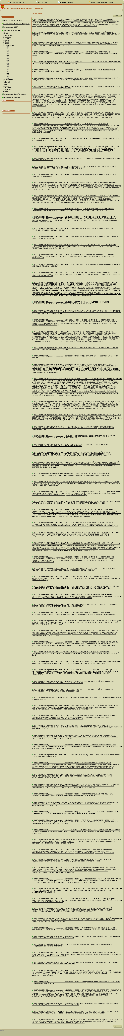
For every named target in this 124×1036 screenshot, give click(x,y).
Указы (5, 84)
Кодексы (6, 33)
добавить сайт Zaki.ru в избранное (101, 2)
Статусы (6, 86)
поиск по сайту (42, 2)
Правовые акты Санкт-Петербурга (14, 94)
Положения (7, 89)
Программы (7, 87)
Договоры (6, 40)
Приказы (6, 42)
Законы (6, 32)
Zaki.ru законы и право (16, 2)
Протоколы (7, 37)
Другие (5, 91)
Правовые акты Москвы (24, 8)
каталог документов (66, 2)
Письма (6, 43)
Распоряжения (8, 79)
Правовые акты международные (14, 20)
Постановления (38, 8)
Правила (6, 38)
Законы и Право (9, 8)
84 (121, 16)
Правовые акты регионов (11, 97)
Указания (6, 82)
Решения (6, 81)
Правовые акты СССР (10, 27)
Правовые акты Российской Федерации (16, 24)
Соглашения (7, 35)
